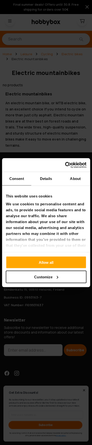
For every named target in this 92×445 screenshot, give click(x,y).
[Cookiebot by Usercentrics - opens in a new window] (65, 165)
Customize (43, 277)
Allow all (46, 262)
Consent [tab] (16, 179)
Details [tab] (46, 179)
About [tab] (75, 179)
